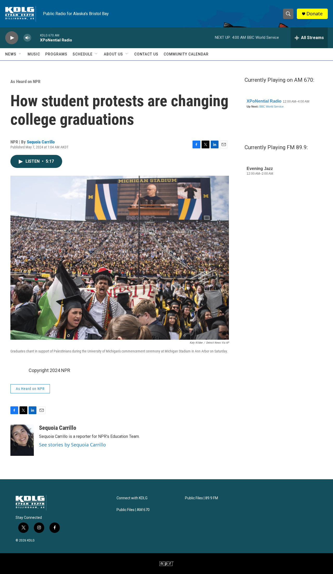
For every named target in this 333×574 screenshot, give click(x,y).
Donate (314, 13)
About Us (113, 54)
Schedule (83, 54)
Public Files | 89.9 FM (201, 498)
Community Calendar (186, 54)
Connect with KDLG (132, 498)
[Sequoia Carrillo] (22, 440)
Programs (56, 54)
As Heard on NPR (25, 81)
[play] (12, 38)
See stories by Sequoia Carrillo (72, 444)
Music (34, 54)
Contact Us (146, 54)
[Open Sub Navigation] (20, 54)
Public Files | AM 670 (133, 510)
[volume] (27, 38)
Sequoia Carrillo (41, 141)
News (10, 54)
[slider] (35, 37)
